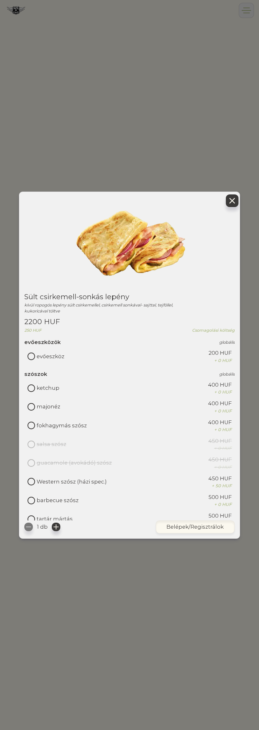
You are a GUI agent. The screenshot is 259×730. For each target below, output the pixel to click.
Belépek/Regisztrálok (195, 527)
